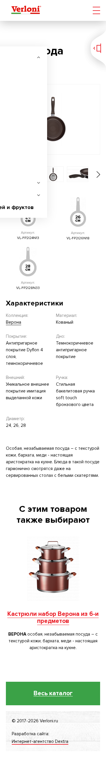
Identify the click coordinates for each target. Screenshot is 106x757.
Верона (13, 322)
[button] (94, 174)
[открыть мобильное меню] (96, 10)
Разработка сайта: (40, 737)
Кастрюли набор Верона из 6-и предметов (53, 617)
